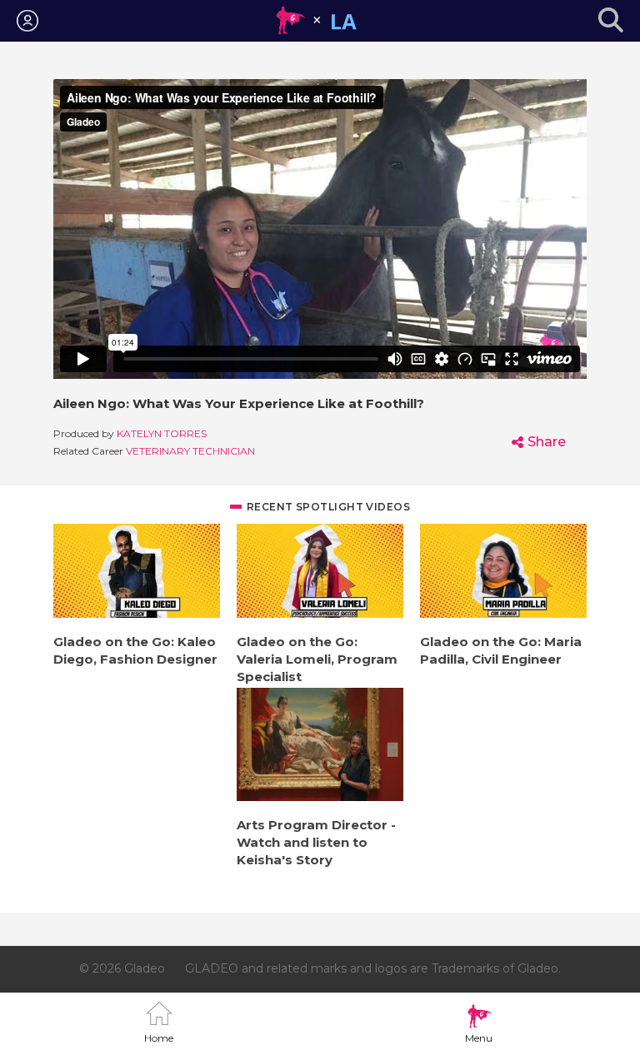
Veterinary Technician (190, 451)
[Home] (316, 20)
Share (547, 442)
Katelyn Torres (162, 433)
